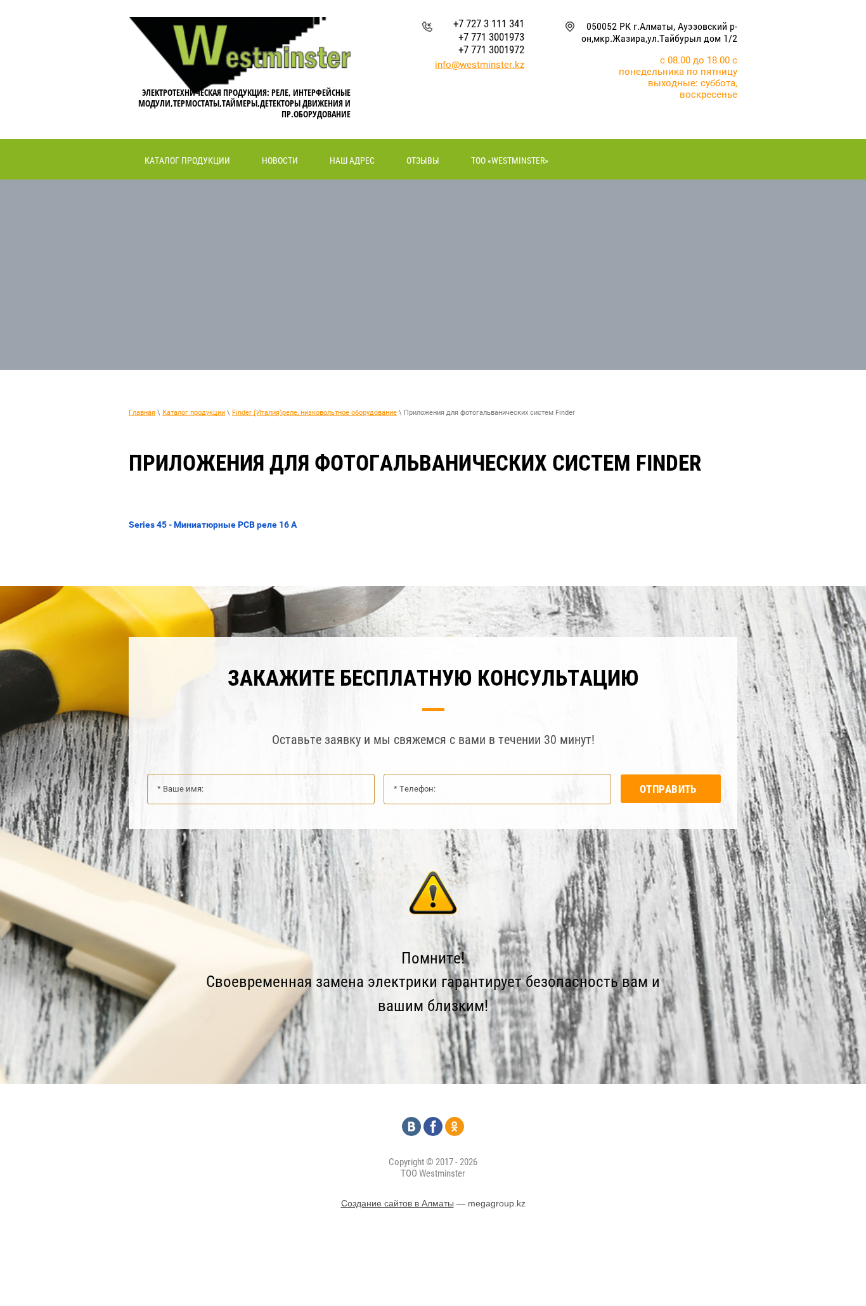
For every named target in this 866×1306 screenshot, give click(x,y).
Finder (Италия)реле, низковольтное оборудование (314, 412)
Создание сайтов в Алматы (397, 1203)
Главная (142, 412)
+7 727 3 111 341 (488, 23)
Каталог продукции (193, 412)
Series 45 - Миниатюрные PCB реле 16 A (213, 524)
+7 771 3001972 (491, 49)
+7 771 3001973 (491, 36)
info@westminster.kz (479, 64)
